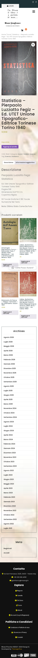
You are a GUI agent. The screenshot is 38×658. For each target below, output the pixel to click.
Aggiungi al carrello (10, 147)
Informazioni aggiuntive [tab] (25, 162)
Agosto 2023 (9, 470)
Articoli (19, 610)
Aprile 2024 (8, 435)
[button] (33, 45)
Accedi (6, 553)
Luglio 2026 (8, 342)
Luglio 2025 (8, 391)
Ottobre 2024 (9, 413)
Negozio (20, 591)
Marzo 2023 (8, 493)
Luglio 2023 (8, 475)
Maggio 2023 (9, 484)
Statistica (15, 156)
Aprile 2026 (8, 351)
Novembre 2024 (10, 408)
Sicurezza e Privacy (20, 632)
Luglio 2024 (8, 426)
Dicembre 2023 (10, 453)
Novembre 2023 (10, 457)
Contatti (20, 637)
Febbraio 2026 (9, 359)
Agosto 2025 (9, 386)
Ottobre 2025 (9, 377)
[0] (22, 30)
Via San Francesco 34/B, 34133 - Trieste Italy (20, 574)
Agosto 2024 (9, 422)
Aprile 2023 (8, 488)
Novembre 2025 (10, 373)
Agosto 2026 (9, 337)
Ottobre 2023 (9, 462)
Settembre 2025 (10, 382)
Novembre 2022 (10, 510)
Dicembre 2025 (10, 368)
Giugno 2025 (9, 395)
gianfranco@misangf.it (20, 580)
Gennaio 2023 (9, 502)
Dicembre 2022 (10, 506)
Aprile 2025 (8, 399)
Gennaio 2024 (9, 448)
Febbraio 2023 (9, 497)
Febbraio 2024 (9, 444)
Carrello (20, 595)
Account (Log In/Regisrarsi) (19, 615)
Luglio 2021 (8, 528)
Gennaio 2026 (9, 364)
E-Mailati (26, 154)
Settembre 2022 (10, 519)
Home (4, 35)
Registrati (8, 548)
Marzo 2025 (8, 404)
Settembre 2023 (10, 466)
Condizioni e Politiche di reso (20, 627)
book (9, 35)
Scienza (32, 154)
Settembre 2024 (10, 417)
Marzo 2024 (8, 439)
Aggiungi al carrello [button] (7, 265)
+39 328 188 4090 (19, 577)
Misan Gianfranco (13, 23)
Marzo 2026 (8, 355)
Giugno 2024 (9, 431)
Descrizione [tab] (8, 162)
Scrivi (20, 605)
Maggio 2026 (9, 346)
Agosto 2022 (9, 524)
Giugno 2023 (9, 479)
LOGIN (11, 6)
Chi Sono (20, 600)
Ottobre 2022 (9, 515)
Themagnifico (16, 649)
